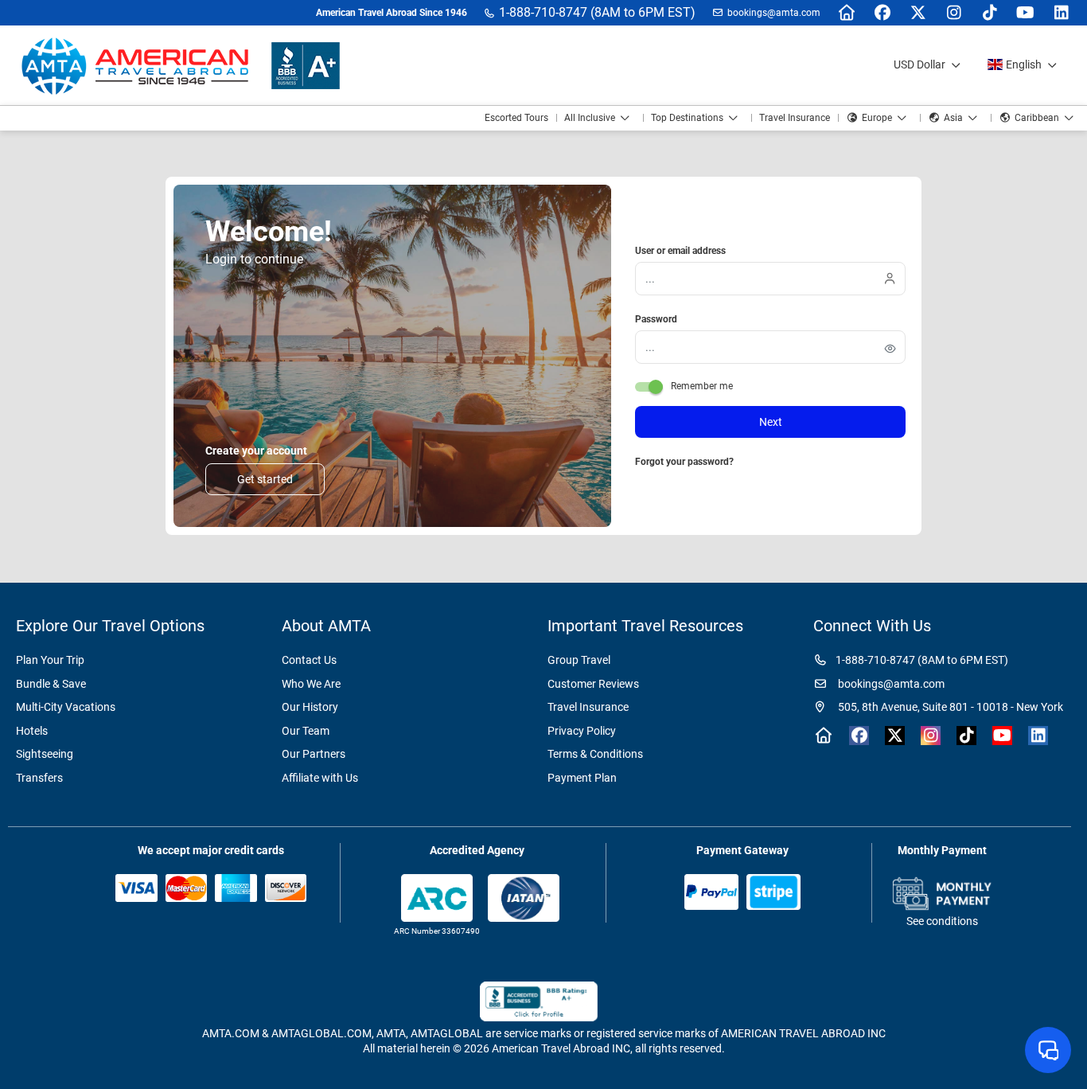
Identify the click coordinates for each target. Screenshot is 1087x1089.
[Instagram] (954, 12)
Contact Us (309, 660)
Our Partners (313, 753)
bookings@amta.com (773, 12)
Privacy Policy (581, 730)
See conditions (942, 921)
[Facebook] (882, 12)
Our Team (305, 730)
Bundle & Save (51, 683)
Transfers (39, 777)
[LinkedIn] (1061, 12)
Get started (265, 479)
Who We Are (311, 683)
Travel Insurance (588, 707)
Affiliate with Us (320, 777)
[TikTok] (989, 12)
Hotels (32, 730)
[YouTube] (1025, 12)
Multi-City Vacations (65, 707)
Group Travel (578, 660)
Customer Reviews (593, 683)
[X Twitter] (918, 12)
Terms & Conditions (595, 753)
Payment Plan (582, 777)
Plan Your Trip (50, 660)
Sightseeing (44, 753)
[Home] (846, 12)
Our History (310, 707)
